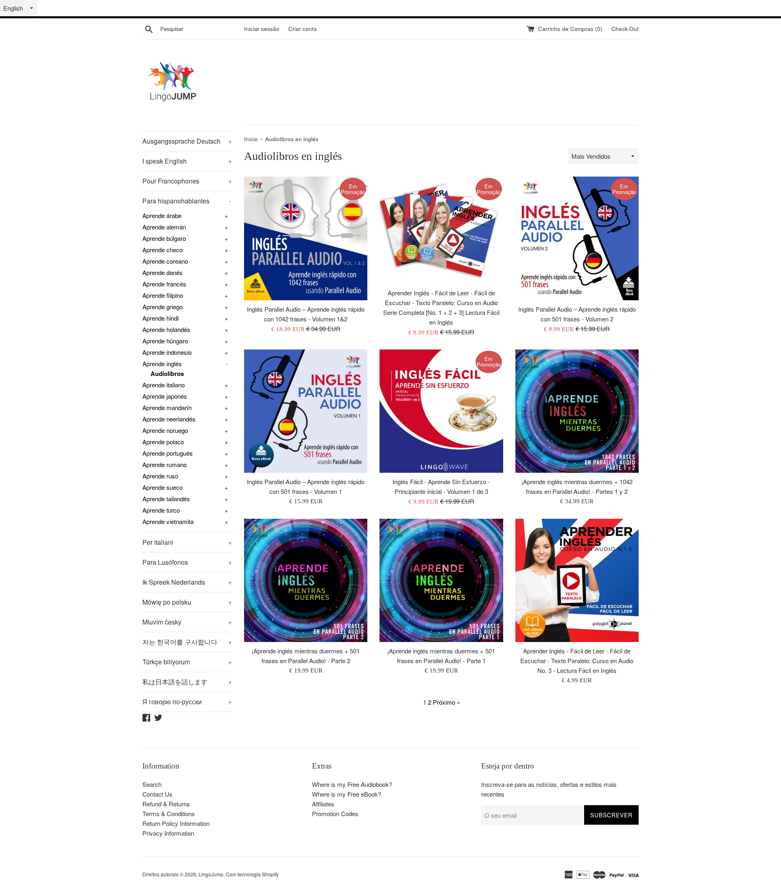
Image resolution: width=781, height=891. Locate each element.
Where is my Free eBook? (346, 794)
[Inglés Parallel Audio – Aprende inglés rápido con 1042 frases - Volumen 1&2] (305, 238)
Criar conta (302, 29)
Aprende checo (162, 249)
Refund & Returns (166, 803)
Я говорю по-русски (187, 701)
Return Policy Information (175, 823)
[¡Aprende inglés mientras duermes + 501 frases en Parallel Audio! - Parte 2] (305, 580)
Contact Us (157, 794)
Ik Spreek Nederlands (187, 582)
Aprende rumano (164, 464)
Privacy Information (168, 833)
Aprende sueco (162, 487)
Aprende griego (162, 306)
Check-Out (625, 29)
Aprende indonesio (167, 352)
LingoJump (211, 874)
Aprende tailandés (166, 498)
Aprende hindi (160, 318)
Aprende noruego (165, 430)
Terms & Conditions (168, 813)
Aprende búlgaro (164, 238)
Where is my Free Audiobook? (352, 784)
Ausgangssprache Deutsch (187, 141)
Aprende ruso (160, 476)
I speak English (187, 161)
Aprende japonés (164, 396)
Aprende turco (161, 510)
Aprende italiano (163, 384)
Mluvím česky (187, 622)
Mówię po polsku (187, 602)
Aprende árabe (161, 215)
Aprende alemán (164, 227)
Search (151, 784)
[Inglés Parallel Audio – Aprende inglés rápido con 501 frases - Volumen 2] (577, 238)
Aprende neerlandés (169, 419)
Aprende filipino (162, 295)
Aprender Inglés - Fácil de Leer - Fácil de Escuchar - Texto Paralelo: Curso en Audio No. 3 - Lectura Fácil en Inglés (576, 660)
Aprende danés (162, 272)
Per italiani (187, 542)
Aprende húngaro (165, 340)
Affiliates (323, 803)
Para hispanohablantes (186, 200)
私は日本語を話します (187, 681)
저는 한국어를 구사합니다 (187, 641)
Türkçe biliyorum (187, 661)
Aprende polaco (163, 441)
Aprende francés (164, 284)
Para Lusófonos (187, 562)
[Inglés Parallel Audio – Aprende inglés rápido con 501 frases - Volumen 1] (305, 411)
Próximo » (446, 702)
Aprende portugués (167, 453)
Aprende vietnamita (168, 521)
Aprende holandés (166, 329)
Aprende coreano (165, 261)
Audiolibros (167, 373)
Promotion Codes (335, 813)
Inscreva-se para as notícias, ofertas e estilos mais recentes (549, 789)
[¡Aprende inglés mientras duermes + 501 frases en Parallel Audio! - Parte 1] (441, 580)
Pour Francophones (187, 181)
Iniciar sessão (261, 29)
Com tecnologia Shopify (252, 874)
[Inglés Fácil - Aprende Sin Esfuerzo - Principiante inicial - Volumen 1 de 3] (441, 411)
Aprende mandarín (167, 407)
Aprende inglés (162, 363)
